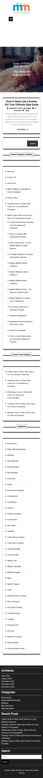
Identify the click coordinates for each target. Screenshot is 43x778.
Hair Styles (11, 525)
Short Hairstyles (13, 601)
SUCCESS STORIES (14, 607)
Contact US (11, 177)
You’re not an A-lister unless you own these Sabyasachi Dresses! (20, 339)
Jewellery (10, 531)
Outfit (9, 590)
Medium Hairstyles (14, 566)
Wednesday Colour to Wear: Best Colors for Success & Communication (19, 395)
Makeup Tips (12, 560)
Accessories (12, 443)
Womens (10, 631)
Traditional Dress (13, 613)
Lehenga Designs (13, 549)
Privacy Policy (12, 198)
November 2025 (7, 684)
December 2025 (7, 681)
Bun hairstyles (12, 472)
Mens (9, 578)
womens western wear (16, 648)
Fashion (10, 508)
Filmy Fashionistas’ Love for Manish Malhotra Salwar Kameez (20, 245)
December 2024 (7, 687)
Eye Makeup (12, 502)
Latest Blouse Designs (16, 537)
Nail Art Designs (13, 584)
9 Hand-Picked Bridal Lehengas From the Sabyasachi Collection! (21, 225)
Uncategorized (12, 625)
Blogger (28, 108)
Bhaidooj (10, 455)
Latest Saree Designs (15, 543)
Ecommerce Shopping (15, 490)
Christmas (11, 478)
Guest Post (11, 183)
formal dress (12, 519)
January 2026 (6, 678)
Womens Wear (12, 642)
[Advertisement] (21, 34)
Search (32, 143)
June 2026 (5, 676)
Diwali (9, 484)
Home (16, 63)
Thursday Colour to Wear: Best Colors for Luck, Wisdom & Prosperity (19, 206)
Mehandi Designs (13, 572)
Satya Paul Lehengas (18, 330)
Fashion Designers (14, 514)
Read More (21, 129)
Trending (10, 619)
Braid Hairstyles (13, 467)
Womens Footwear (14, 636)
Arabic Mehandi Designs (16, 449)
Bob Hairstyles (12, 461)
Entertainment (12, 496)
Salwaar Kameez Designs (17, 596)
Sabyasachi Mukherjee (18, 315)
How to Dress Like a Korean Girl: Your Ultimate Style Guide (21, 103)
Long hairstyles (13, 554)
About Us (10, 171)
